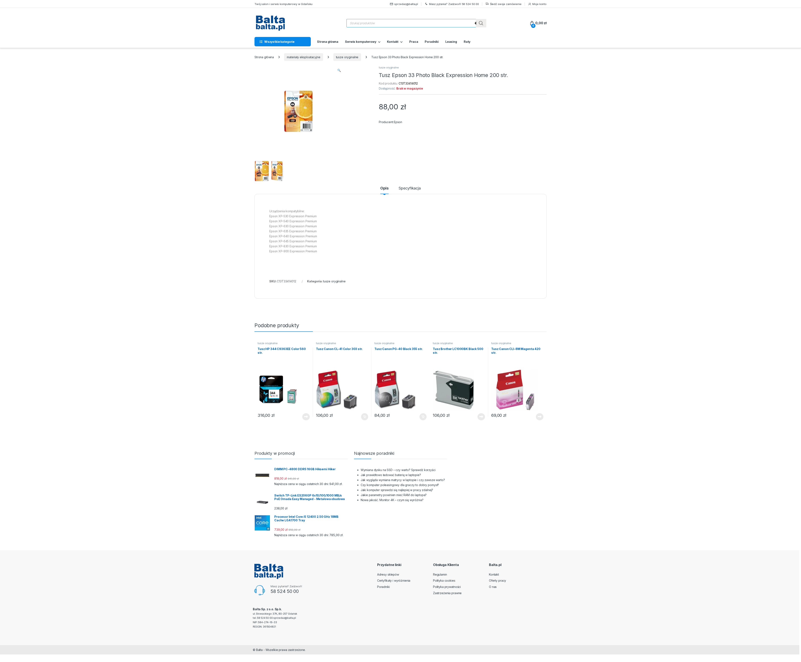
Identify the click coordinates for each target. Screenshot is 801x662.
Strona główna (327, 41)
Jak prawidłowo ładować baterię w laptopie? (391, 475)
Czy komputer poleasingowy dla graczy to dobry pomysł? (400, 485)
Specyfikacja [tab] (410, 188)
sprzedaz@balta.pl (406, 4)
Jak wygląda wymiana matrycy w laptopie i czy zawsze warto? (403, 480)
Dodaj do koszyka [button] (362, 416)
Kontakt (392, 41)
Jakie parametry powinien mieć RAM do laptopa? (394, 495)
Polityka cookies (444, 580)
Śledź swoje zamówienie (505, 4)
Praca (413, 41)
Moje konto (539, 4)
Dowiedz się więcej (304, 416)
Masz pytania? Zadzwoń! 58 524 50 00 (454, 4)
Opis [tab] (384, 188)
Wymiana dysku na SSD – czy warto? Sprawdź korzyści (398, 470)
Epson (398, 122)
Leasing (451, 41)
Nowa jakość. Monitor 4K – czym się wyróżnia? (392, 500)
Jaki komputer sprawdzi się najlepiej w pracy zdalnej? (397, 490)
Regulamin (440, 574)
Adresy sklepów (388, 574)
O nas (493, 587)
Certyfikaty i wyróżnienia (394, 580)
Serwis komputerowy (360, 41)
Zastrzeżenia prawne (447, 593)
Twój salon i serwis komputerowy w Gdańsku (283, 4)
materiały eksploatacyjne (303, 57)
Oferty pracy (497, 580)
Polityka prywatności (447, 587)
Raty (467, 41)
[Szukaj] (481, 23)
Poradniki (432, 41)
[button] (339, 70)
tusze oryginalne (347, 57)
